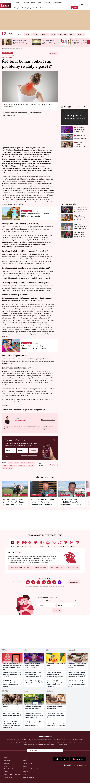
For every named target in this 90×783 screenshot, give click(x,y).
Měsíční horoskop (57, 567)
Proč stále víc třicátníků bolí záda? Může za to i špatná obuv (35, 215)
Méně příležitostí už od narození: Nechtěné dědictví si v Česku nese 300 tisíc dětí (20, 43)
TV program (40, 739)
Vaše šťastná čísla (44, 578)
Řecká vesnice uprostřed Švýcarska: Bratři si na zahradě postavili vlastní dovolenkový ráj (56, 723)
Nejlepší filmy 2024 (21, 739)
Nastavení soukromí (28, 777)
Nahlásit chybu (8, 777)
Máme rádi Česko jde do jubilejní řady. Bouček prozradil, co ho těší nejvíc (34, 682)
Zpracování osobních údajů (30, 769)
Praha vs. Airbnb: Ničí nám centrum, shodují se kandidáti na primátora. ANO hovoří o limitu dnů (12, 666)
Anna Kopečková (7, 57)
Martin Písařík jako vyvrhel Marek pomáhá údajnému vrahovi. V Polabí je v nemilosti (71, 503)
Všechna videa (82, 107)
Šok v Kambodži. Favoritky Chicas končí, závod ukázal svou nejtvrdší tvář (80, 234)
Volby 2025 (34, 742)
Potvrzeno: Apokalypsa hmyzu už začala (56, 664)
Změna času (48, 739)
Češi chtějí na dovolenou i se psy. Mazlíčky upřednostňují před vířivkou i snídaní (56, 706)
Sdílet (53, 54)
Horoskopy (47, 2)
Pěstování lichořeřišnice (74, 742)
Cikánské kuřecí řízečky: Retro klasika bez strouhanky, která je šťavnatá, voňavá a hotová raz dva (77, 683)
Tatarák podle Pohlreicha (53, 742)
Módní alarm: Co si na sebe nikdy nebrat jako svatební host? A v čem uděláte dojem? (79, 43)
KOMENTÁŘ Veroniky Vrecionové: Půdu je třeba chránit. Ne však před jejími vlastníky (10, 683)
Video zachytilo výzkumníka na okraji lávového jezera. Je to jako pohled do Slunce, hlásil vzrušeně (56, 683)
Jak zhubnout (11, 739)
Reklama (6, 763)
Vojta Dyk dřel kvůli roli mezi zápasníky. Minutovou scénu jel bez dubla (80, 210)
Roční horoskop (73, 567)
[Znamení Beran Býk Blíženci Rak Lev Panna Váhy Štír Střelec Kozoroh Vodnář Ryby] (22, 450)
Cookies (6, 771)
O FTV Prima (7, 758)
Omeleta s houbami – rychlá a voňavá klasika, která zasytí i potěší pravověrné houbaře (76, 674)
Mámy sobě (43, 8)
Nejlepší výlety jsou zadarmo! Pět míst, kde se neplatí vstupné (55, 714)
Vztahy (33, 2)
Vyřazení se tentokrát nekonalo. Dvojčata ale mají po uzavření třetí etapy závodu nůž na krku (80, 226)
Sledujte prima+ (58, 2)
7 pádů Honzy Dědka (24, 742)
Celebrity (26, 2)
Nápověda (25, 771)
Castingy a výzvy (27, 763)
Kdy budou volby (66, 739)
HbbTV (6, 766)
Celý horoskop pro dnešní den (20, 567)
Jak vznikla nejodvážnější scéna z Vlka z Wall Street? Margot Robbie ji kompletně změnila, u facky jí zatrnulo (12, 724)
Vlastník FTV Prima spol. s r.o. (12, 774)
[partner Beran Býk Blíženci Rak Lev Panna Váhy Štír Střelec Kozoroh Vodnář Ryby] (66, 605)
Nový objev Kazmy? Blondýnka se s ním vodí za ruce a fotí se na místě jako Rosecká (34, 723)
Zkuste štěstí (74, 582)
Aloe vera (64, 742)
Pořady (35, 8)
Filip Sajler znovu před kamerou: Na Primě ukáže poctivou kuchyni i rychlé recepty (80, 218)
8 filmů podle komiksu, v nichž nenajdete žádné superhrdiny (11, 714)
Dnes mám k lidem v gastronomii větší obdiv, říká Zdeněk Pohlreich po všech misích (34, 674)
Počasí (59, 739)
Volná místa (7, 760)
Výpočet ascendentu (28, 744)
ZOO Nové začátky (78, 739)
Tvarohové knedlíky (40, 744)
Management (26, 758)
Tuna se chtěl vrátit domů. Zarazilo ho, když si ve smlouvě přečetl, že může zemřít (43, 503)
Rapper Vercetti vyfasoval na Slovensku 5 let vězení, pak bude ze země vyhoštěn (34, 715)
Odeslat (33, 450)
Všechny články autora (48, 420)
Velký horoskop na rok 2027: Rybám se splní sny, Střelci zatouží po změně (49, 42)
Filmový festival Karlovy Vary (22, 8)
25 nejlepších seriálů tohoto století (11, 705)
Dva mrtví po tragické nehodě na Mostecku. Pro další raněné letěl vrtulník (12, 674)
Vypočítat (57, 610)
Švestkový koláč (62, 744)
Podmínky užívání (9, 769)
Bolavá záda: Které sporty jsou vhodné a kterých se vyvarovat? (34, 347)
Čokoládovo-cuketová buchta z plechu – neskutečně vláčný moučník (77, 665)
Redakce (25, 774)
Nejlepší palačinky (52, 744)
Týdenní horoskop (40, 567)
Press (24, 760)
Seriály (40, 2)
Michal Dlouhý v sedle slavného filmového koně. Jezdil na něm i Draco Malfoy (14, 502)
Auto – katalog (13, 742)
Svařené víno (41, 742)
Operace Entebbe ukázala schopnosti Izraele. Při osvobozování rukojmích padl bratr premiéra (55, 675)
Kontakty (25, 766)
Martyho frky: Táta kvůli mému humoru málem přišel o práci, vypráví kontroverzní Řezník (33, 706)
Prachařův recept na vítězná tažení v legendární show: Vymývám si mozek (32, 665)
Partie (54, 739)
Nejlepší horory (32, 739)
